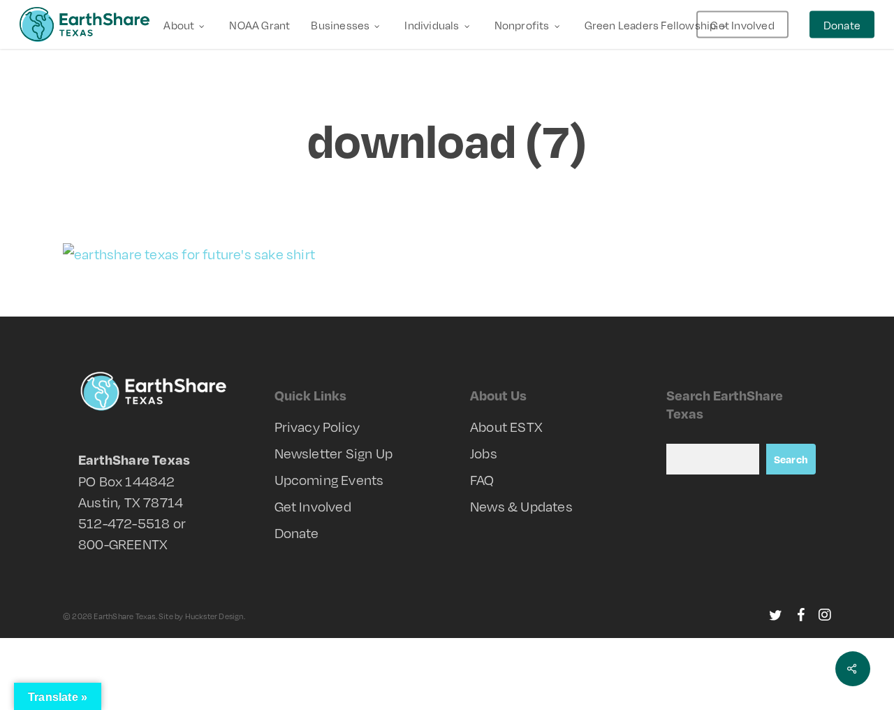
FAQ (482, 479)
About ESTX (506, 426)
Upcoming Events (329, 479)
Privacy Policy (317, 426)
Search (791, 459)
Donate (296, 532)
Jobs (483, 453)
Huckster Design (214, 616)
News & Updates (521, 506)
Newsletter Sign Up (333, 453)
